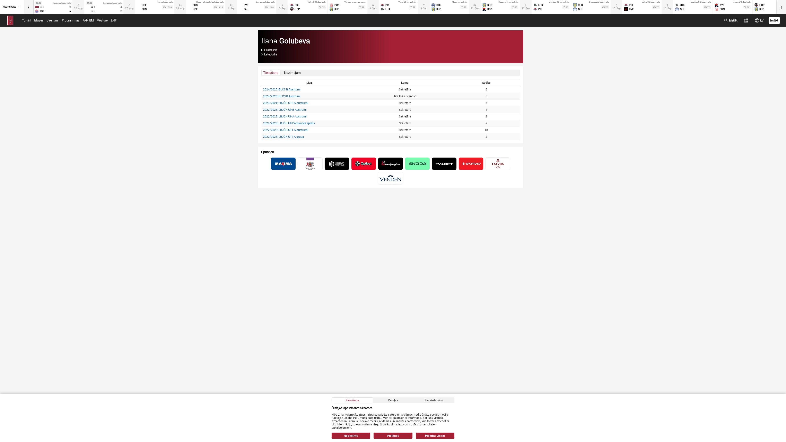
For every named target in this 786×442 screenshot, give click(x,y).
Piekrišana (352, 400)
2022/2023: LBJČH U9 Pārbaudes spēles (289, 123)
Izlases (39, 20)
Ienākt (774, 20)
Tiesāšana (270, 73)
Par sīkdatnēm (434, 400)
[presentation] (28, 7)
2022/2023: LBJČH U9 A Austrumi (284, 116)
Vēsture (102, 20)
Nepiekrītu (351, 435)
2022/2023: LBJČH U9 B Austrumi (284, 109)
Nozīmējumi (293, 73)
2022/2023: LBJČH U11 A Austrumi (285, 130)
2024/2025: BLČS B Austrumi (281, 89)
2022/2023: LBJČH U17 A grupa (283, 136)
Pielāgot (393, 435)
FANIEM (88, 20)
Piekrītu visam (435, 435)
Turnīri (26, 20)
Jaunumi (53, 20)
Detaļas (393, 400)
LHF (113, 20)
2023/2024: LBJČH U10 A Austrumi (285, 103)
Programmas (70, 20)
